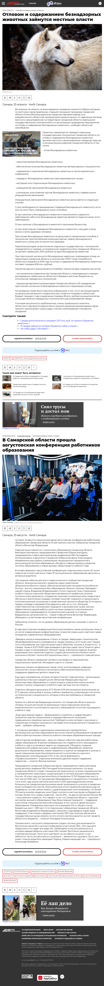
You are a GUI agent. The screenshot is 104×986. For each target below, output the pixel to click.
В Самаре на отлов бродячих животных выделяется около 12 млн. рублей (28, 394)
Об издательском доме (31, 930)
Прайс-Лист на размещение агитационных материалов (44, 935)
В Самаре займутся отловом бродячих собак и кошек (48, 326)
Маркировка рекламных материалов (37, 938)
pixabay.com (7, 92)
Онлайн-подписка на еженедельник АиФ (38, 933)
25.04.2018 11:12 (8, 10)
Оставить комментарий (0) (82, 852)
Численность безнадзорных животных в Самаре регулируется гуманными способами (81, 377)
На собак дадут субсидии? (34, 328)
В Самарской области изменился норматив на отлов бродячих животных (80, 385)
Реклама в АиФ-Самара (67, 933)
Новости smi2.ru (10, 428)
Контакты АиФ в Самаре (79, 935)
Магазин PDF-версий (64, 930)
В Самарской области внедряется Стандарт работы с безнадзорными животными (30, 377)
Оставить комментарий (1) (82, 338)
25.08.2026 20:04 (8, 436)
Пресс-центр (48, 930)
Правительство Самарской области (28, 522)
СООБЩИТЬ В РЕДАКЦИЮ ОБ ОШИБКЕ (68, 938)
